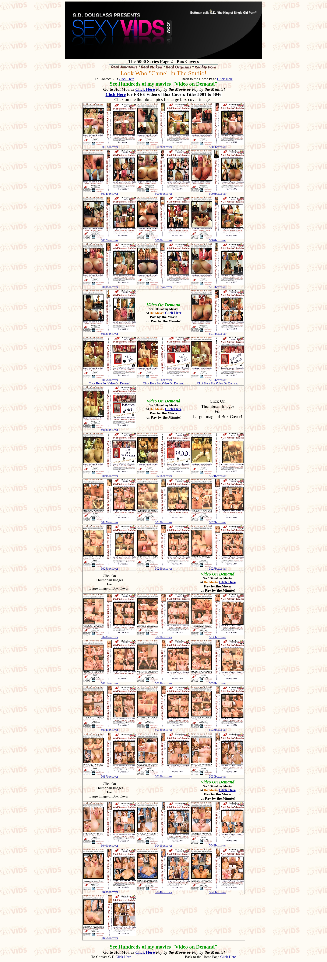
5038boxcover (163, 776)
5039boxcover (217, 776)
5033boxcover (217, 683)
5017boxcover (217, 380)
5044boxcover (163, 892)
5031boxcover (109, 683)
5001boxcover (109, 147)
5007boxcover (109, 240)
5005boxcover (163, 193)
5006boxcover (217, 193)
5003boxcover (217, 147)
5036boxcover (217, 729)
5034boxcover (109, 729)
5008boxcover (163, 240)
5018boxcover (109, 429)
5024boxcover (217, 522)
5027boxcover (217, 568)
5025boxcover (109, 568)
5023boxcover (163, 522)
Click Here (126, 79)
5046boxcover (109, 938)
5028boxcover (109, 637)
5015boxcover (109, 380)
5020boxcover (163, 476)
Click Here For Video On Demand (109, 383)
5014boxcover (217, 333)
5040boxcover (109, 845)
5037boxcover (109, 776)
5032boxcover (163, 683)
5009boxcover (217, 240)
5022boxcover (109, 522)
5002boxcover (163, 147)
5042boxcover (217, 845)
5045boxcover (217, 892)
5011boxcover (163, 287)
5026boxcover (163, 568)
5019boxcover (109, 476)
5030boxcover (217, 637)
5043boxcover (109, 892)
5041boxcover (163, 845)
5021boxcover (217, 476)
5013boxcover (109, 333)
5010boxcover (109, 287)
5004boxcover (109, 193)
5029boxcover (163, 637)
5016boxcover (163, 380)
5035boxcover (163, 729)
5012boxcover (217, 287)
